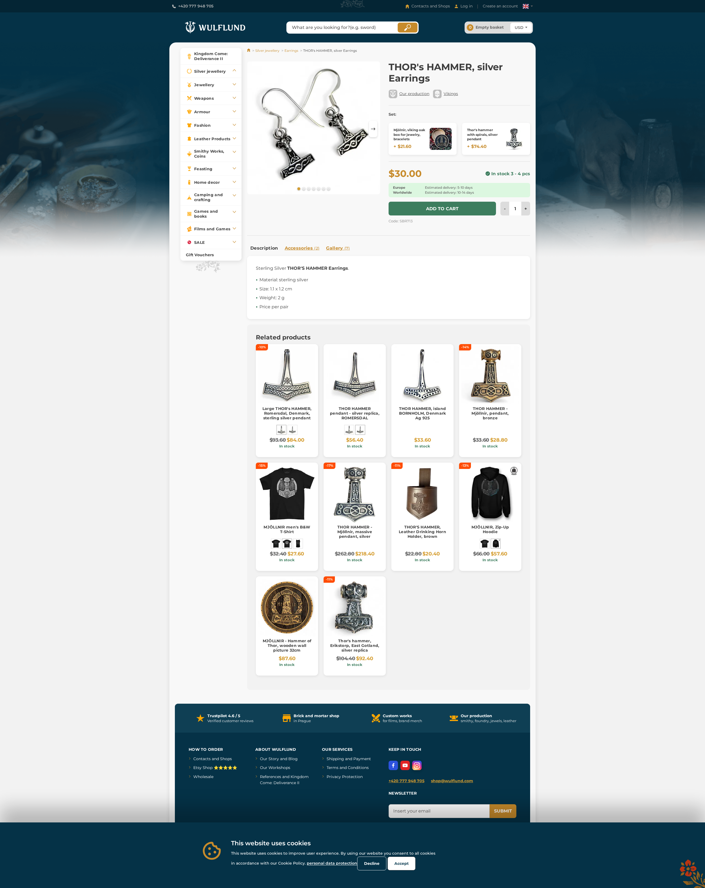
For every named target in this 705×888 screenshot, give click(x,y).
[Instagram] (417, 765)
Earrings (291, 50)
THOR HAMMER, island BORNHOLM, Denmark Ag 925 (422, 413)
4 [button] (313, 188)
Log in (466, 6)
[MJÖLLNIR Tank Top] (298, 544)
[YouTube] (405, 765)
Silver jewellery (267, 50)
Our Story (269, 758)
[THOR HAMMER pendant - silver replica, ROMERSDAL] (292, 430)
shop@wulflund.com (452, 780)
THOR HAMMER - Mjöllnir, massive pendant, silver (354, 532)
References (270, 776)
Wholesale (203, 776)
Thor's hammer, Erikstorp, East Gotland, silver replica (354, 645)
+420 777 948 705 (195, 6)
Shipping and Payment (349, 758)
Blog (293, 758)
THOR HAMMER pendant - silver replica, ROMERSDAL (354, 413)
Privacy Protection (345, 776)
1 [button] (298, 188)
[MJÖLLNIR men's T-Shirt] (276, 544)
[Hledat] (407, 28)
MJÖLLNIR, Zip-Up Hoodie (490, 529)
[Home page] (249, 50)
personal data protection (332, 863)
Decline (371, 863)
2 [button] (303, 188)
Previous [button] (254, 129)
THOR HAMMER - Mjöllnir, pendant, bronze (490, 413)
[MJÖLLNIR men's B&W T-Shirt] (287, 544)
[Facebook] (393, 765)
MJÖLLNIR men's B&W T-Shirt (287, 529)
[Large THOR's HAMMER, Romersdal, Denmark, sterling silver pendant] (281, 430)
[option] (313, 128)
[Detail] (441, 139)
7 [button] (328, 188)
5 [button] (318, 188)
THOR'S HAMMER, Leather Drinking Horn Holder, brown (422, 532)
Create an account (500, 6)
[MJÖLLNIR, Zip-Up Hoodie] (496, 544)
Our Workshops (275, 767)
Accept (401, 863)
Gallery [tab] (338, 248)
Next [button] (373, 129)
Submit (503, 811)
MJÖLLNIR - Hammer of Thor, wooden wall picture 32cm (287, 645)
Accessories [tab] (302, 248)
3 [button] (308, 188)
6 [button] (323, 188)
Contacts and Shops (430, 6)
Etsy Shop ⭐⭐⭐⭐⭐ (215, 767)
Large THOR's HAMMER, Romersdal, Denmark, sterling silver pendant (287, 413)
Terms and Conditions (348, 767)
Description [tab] (264, 248)
